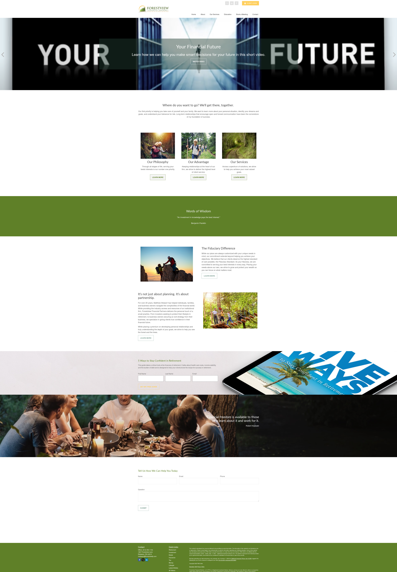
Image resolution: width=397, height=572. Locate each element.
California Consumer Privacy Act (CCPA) (241, 558)
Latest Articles (173, 568)
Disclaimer (192, 566)
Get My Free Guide (148, 386)
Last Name (169, 373)
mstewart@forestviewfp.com (147, 556)
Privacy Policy (200, 566)
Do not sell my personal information (227, 560)
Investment (172, 552)
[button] (194, 14)
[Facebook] (236, 3)
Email (194, 373)
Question (141, 489)
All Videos (172, 570)
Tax (170, 560)
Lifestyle (171, 565)
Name (140, 476)
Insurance (172, 558)
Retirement (172, 550)
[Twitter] (227, 3)
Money (171, 563)
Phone (222, 476)
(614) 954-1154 (148, 550)
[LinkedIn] (232, 3)
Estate (171, 555)
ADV (196, 566)
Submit (143, 508)
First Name (142, 373)
